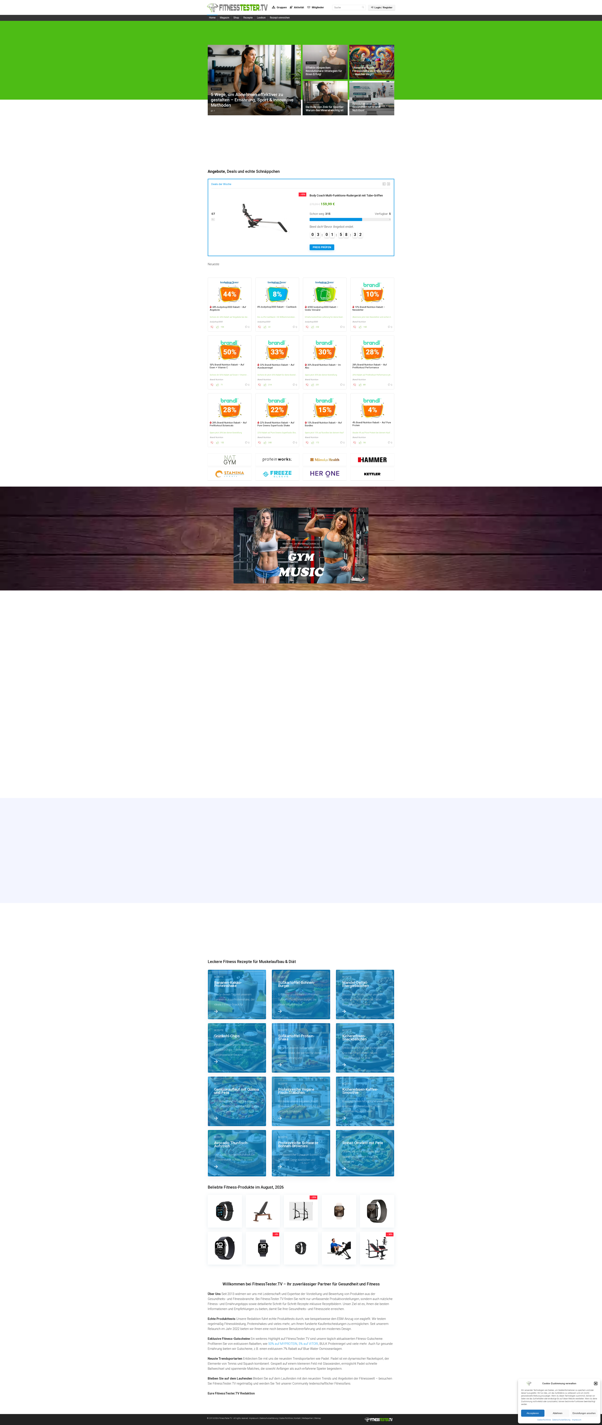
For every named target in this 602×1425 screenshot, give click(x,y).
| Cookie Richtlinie (285, 1418)
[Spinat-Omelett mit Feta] (365, 1153)
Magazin (224, 17)
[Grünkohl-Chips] (237, 1048)
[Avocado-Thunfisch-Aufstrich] (237, 1153)
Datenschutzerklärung (561, 1420)
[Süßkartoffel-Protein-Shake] (301, 1048)
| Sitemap (317, 1418)
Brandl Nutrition (359, 322)
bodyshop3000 (216, 322)
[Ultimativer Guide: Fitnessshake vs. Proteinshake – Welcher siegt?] (365, 654)
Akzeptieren (533, 1413)
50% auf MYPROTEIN (282, 1344)
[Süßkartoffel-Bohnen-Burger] (301, 994)
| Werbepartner (307, 1418)
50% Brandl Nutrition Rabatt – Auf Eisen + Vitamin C (227, 366)
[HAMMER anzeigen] (372, 459)
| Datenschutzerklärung (268, 1418)
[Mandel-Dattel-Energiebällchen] (365, 994)
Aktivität (298, 7)
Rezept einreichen (280, 17)
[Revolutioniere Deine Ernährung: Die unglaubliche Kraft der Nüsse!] (237, 770)
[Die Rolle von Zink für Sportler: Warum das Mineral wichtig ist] (237, 712)
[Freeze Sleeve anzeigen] (277, 474)
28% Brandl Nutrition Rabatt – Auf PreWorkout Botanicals (228, 424)
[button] (595, 1383)
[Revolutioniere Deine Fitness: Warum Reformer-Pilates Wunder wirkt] (301, 770)
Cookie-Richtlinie (544, 1420)
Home (212, 17)
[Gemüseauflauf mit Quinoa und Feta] (237, 1101)
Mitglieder (317, 7)
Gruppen (281, 7)
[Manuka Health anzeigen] (325, 459)
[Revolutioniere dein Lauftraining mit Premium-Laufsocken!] (365, 712)
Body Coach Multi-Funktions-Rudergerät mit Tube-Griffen (358, 195)
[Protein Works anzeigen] (277, 459)
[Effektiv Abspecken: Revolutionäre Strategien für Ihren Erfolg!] (301, 654)
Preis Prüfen (334, 247)
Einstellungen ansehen (584, 1413)
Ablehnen (557, 1413)
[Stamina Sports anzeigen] (229, 474)
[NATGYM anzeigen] (229, 459)
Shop (236, 17)
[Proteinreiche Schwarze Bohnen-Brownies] (301, 1153)
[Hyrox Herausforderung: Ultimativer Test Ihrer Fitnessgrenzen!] (365, 770)
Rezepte (248, 17)
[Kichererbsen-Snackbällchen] (365, 1048)
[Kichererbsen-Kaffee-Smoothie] (365, 1101)
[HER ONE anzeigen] (325, 474)
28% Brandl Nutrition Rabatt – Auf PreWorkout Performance (369, 366)
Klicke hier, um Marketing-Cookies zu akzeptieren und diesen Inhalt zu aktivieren (301, 545)
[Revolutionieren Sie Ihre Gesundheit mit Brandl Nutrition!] (301, 712)
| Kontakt (297, 1418)
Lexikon (261, 17)
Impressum (576, 1420)
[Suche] (363, 7)
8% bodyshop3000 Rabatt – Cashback (276, 306)
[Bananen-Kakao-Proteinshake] (237, 994)
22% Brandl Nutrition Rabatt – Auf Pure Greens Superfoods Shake (275, 424)
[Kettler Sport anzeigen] (372, 474)
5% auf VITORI (308, 1344)
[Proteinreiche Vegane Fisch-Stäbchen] (301, 1101)
